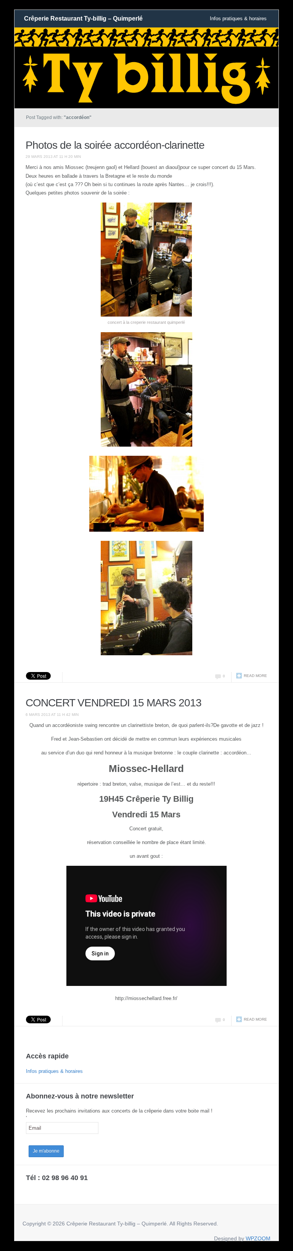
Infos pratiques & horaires (238, 18)
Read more (255, 676)
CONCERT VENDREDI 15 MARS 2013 (113, 703)
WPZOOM (258, 1238)
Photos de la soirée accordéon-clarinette (115, 145)
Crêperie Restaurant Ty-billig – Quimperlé (83, 18)
